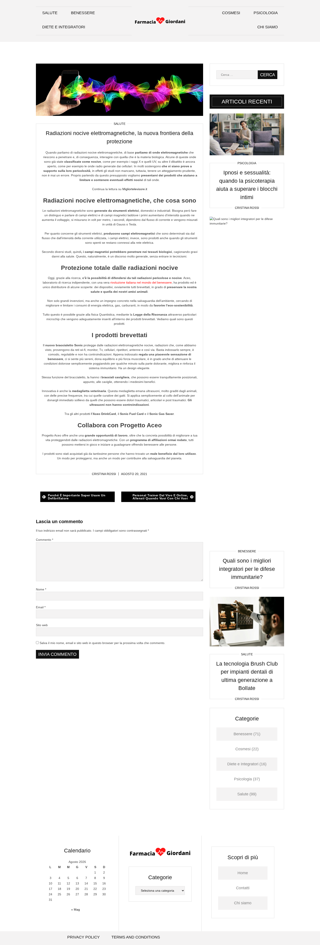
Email (40, 607)
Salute (49, 13)
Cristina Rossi (104, 473)
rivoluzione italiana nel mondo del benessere (141, 282)
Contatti (242, 888)
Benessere (83, 13)
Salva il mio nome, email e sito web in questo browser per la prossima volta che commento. (102, 643)
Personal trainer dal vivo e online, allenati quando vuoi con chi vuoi (160, 497)
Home (242, 873)
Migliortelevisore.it (134, 189)
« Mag (75, 909)
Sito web (42, 625)
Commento (44, 539)
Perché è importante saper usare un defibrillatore (76, 497)
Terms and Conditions (135, 937)
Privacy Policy (83, 937)
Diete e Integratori (63, 27)
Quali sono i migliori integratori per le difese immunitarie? (247, 569)
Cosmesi (231, 13)
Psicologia (266, 13)
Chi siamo (267, 27)
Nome (41, 589)
